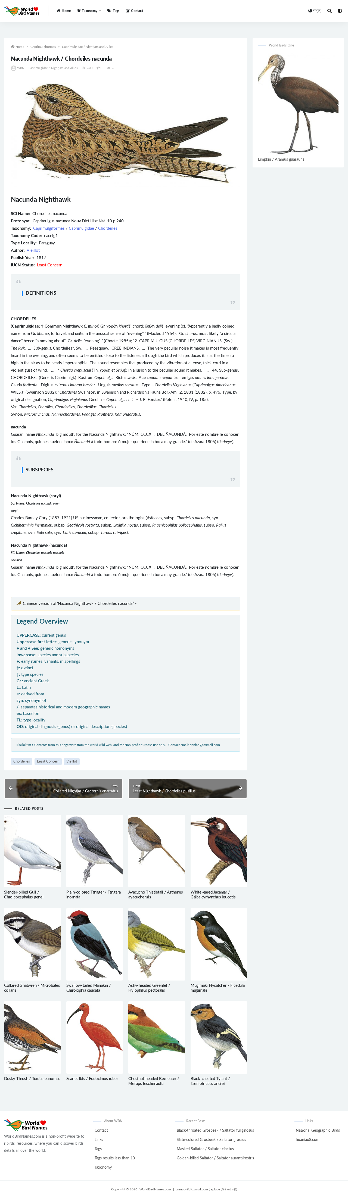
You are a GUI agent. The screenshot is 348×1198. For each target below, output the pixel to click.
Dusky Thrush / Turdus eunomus (32, 1079)
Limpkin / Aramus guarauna (281, 159)
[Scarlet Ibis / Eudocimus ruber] (94, 1037)
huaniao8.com (307, 1140)
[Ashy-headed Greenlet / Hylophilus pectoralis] (156, 944)
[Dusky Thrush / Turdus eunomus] (32, 1037)
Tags (116, 11)
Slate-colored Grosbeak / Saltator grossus (211, 1140)
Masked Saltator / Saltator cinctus (205, 1149)
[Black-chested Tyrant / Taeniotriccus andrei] (219, 1037)
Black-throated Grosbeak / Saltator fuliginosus (215, 1130)
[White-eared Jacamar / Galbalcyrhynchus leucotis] (219, 851)
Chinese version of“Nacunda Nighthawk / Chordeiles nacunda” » (79, 604)
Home (66, 11)
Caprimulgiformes (43, 46)
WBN (20, 68)
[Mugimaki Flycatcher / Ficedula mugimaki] (219, 944)
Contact (137, 11)
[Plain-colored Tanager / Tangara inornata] (94, 851)
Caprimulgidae (81, 228)
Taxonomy (103, 1167)
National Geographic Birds (318, 1130)
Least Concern (48, 761)
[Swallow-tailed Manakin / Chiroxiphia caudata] (94, 944)
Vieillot (33, 250)
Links (99, 1140)
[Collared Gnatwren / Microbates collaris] (32, 944)
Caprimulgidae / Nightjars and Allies (87, 46)
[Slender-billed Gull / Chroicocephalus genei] (32, 851)
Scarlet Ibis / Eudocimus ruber (92, 1079)
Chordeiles (107, 228)
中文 (317, 11)
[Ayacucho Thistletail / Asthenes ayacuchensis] (156, 851)
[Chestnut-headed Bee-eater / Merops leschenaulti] (156, 1037)
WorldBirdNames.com (155, 1189)
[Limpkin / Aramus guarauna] (298, 104)
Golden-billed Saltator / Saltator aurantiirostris (215, 1158)
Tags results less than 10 (115, 1158)
